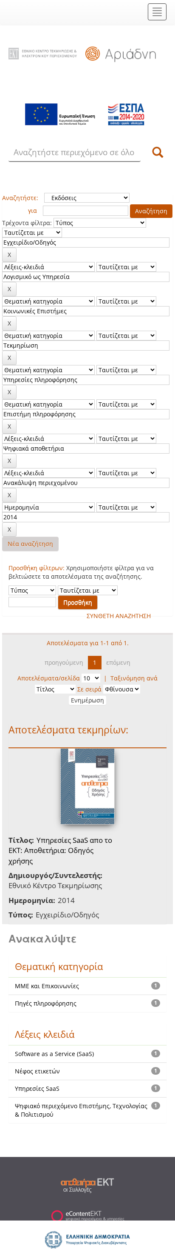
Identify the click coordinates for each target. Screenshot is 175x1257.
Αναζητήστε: (20, 198)
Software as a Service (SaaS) (54, 1054)
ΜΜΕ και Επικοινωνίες (47, 986)
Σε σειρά (89, 689)
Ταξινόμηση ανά (134, 678)
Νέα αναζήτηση (30, 544)
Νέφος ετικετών (37, 1071)
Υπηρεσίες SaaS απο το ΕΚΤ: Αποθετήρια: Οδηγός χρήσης (60, 850)
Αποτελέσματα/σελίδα (48, 678)
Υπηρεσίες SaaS (37, 1088)
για (32, 210)
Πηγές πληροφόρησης (45, 1003)
